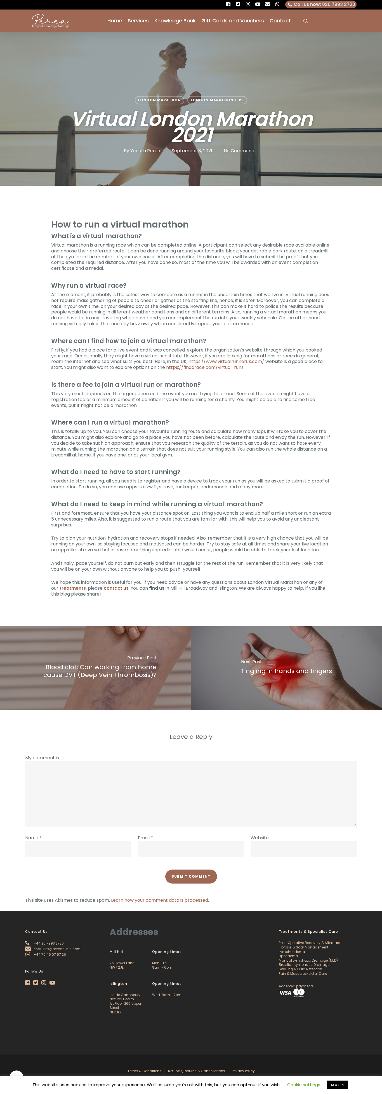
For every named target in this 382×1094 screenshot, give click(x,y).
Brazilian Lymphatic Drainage (304, 964)
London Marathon (159, 100)
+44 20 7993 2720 (48, 943)
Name (33, 838)
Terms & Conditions (144, 1071)
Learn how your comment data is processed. (160, 900)
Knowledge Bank (175, 20)
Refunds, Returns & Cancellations (196, 1071)
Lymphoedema (292, 951)
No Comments (240, 150)
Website (260, 838)
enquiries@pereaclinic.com (57, 949)
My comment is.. (43, 758)
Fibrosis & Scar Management (303, 947)
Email (145, 838)
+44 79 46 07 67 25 (49, 954)
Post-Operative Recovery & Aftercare (309, 942)
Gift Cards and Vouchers (232, 20)
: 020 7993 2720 (324, 4)
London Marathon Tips (217, 100)
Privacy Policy (243, 1071)
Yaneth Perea (145, 150)
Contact (280, 20)
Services (138, 20)
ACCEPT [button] (338, 1085)
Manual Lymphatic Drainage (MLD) (308, 960)
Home (114, 20)
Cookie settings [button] (303, 1085)
